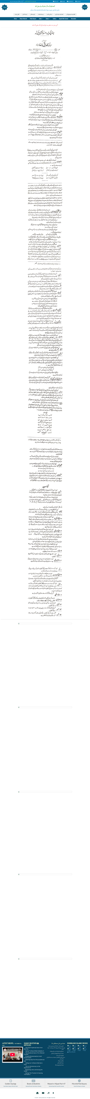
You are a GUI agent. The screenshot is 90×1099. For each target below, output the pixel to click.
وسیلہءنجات (40, 14)
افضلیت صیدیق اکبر (71, 14)
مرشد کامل (25, 14)
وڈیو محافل (32, 14)
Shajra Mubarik (23, 19)
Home (15, 19)
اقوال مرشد (17, 14)
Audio (40, 19)
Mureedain (73, 19)
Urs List (56, 1)
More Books (71, 1052)
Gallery (54, 19)
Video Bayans (33, 19)
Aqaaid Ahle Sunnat (63, 19)
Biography (70, 1)
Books (47, 19)
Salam (63, 1)
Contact (78, 1)
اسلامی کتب (49, 14)
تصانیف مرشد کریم (59, 14)
